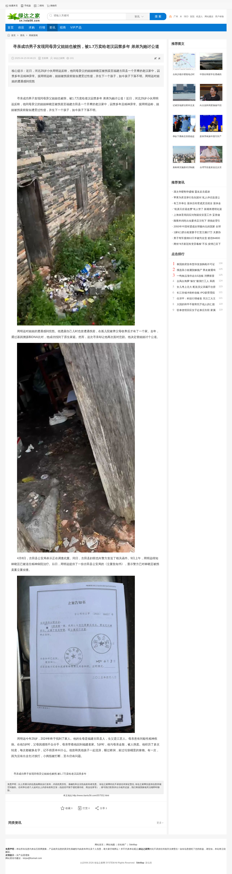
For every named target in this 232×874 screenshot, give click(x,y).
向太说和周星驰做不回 (210, 105)
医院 (192, 16)
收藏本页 (13, 5)
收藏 (68, 808)
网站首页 (99, 844)
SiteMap (133, 844)
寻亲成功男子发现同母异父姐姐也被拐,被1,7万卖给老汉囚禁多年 (50, 773)
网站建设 (209, 16)
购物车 (53, 5)
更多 (160, 822)
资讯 (22, 35)
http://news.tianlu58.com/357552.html (90, 795)
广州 (176, 16)
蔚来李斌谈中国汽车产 (210, 136)
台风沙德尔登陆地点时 (183, 74)
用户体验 (219, 16)
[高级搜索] (169, 16)
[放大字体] (155, 58)
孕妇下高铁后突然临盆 (183, 136)
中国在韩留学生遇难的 (210, 74)
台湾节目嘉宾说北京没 (210, 167)
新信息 (148, 862)
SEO (186, 16)
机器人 (199, 16)
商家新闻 (33, 35)
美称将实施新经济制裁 (183, 167)
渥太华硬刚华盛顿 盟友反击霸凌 (192, 191)
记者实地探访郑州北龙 (183, 105)
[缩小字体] (159, 58)
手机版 (27, 5)
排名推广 (122, 844)
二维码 (40, 5)
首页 (13, 35)
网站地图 (110, 844)
